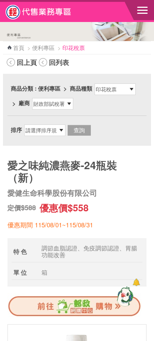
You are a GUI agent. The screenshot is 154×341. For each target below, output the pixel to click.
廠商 (24, 103)
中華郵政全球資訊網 (47, 11)
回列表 (59, 62)
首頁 (18, 47)
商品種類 (81, 88)
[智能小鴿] (124, 296)
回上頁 (27, 62)
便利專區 (43, 47)
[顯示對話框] (136, 282)
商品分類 (22, 88)
